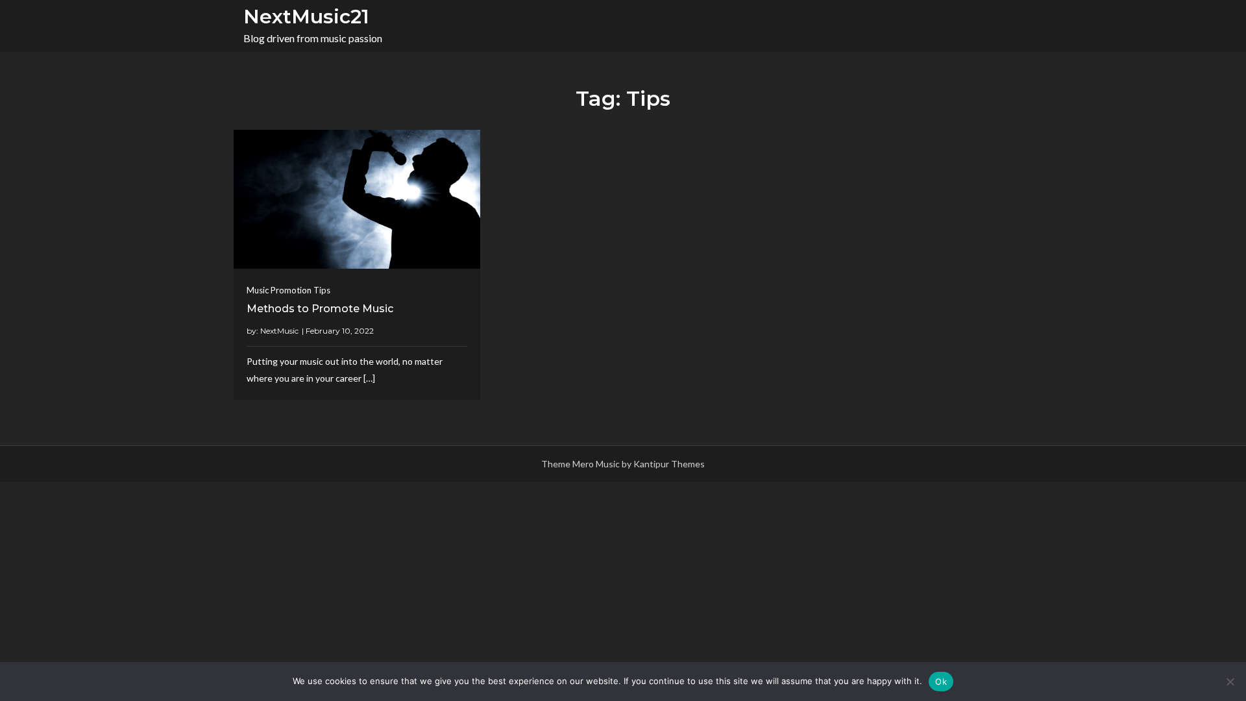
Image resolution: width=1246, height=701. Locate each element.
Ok (941, 681)
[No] (1229, 681)
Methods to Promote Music (320, 308)
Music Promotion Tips (288, 290)
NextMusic (279, 331)
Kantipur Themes (669, 463)
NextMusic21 (306, 17)
